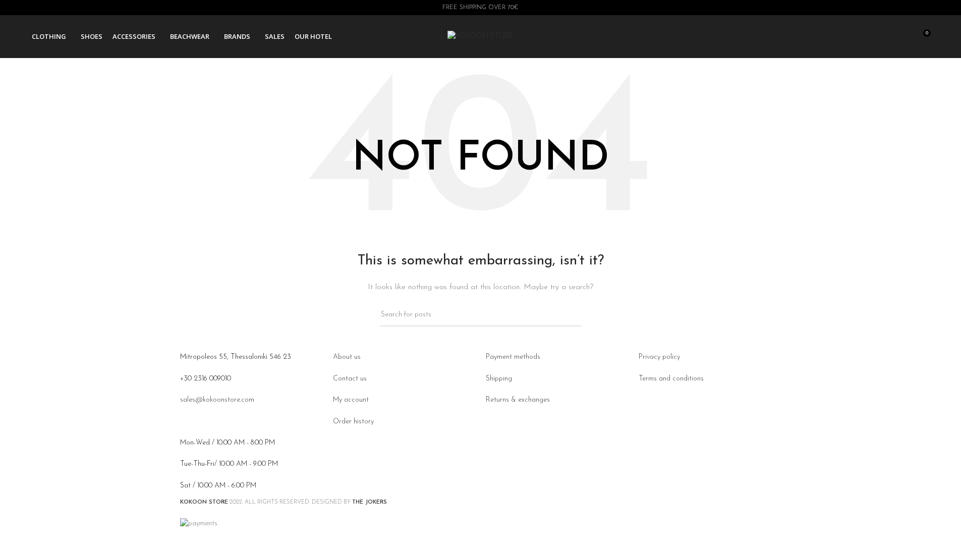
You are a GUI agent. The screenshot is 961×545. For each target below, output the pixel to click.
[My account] (868, 37)
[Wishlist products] (904, 37)
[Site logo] (480, 36)
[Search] (886, 37)
